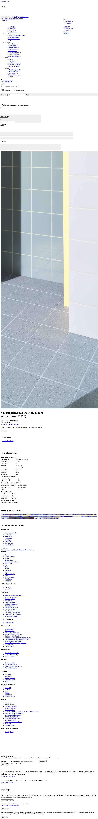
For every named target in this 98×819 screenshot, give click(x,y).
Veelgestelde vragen (14, 75)
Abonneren (43, 761)
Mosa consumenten (7, 80)
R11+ (6, 116)
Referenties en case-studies (16, 35)
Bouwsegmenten (13, 37)
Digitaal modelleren (14, 54)
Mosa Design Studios (14, 70)
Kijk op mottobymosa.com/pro (10, 805)
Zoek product (68, 21)
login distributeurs (6, 81)
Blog (9, 40)
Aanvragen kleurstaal (7, 17)
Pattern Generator (13, 47)
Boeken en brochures (14, 52)
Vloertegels (67, 23)
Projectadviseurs (13, 73)
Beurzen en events (14, 39)
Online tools (12, 45)
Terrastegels (12, 30)
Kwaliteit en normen (14, 63)
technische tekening (8, 441)
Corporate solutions (14, 64)
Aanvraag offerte (13, 49)
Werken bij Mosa (13, 66)
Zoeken (28, 95)
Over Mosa (11, 59)
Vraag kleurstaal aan (7, 782)
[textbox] (9, 86)
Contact (10, 76)
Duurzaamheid (12, 61)
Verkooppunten (13, 71)
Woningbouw (12, 32)
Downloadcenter (13, 44)
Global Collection (13, 424)
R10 (2, 116)
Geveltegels (12, 28)
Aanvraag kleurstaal (14, 56)
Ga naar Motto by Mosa (8, 776)
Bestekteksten (12, 51)
